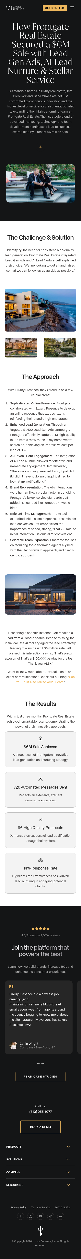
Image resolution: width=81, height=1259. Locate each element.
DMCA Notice (62, 1207)
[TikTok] (50, 1216)
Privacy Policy (19, 1207)
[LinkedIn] (60, 1216)
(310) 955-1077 (40, 1111)
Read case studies (40, 1076)
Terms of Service (40, 1207)
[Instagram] (30, 1216)
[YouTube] (40, 1216)
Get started (54, 7)
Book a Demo (40, 1127)
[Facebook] (20, 1216)
